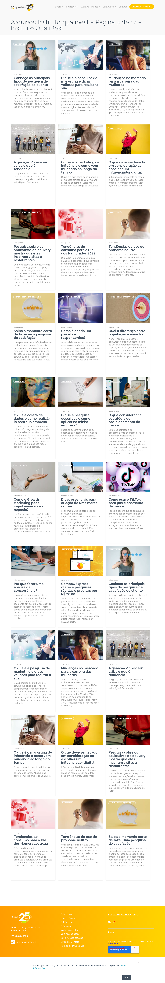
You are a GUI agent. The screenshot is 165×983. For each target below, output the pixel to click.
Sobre (58, 7)
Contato (123, 7)
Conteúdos (108, 7)
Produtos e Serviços (72, 297)
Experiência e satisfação (27, 213)
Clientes (84, 7)
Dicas (65, 213)
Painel (94, 7)
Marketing (20, 44)
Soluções (71, 7)
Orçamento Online (142, 7)
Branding (19, 381)
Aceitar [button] (126, 977)
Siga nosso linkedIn (23, 942)
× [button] (138, 962)
